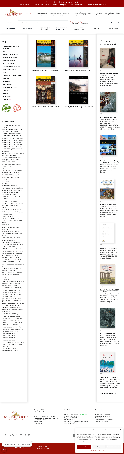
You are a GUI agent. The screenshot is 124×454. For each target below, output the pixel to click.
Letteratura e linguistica (10, 69)
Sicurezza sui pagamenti (103, 414)
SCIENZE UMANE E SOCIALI (12, 319)
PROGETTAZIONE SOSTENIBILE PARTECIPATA (11, 288)
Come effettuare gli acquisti (83, 13)
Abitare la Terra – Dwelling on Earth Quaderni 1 (46, 106)
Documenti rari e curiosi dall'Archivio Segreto (9, 195)
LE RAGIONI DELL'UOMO (12, 245)
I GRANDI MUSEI (7, 214)
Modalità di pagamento (102, 416)
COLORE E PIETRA (10, 176)
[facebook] (6, 435)
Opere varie (6, 81)
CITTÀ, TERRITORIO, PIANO (12, 171)
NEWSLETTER (113, 29)
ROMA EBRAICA (13, 310)
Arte (4, 51)
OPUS (3, 266)
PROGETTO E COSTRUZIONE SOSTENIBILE (10, 293)
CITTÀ (3, 168)
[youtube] (21, 435)
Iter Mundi (5, 236)
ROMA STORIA (6, 312)
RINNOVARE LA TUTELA (12, 306)
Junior (5, 72)
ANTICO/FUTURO (10, 132)
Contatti (39, 15)
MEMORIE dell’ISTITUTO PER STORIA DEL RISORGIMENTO (11, 256)
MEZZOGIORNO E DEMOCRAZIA (12, 259)
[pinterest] (17, 435)
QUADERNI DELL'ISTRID (9, 296)
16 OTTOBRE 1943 (10, 126)
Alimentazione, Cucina (10, 87)
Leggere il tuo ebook (101, 421)
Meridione (6, 93)
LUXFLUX (12, 249)
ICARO (4, 223)
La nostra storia (42, 13)
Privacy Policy (102, 451)
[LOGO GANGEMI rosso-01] (13, 7)
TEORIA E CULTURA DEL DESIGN (12, 345)
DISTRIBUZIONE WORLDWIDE (45, 29)
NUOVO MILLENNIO (11, 262)
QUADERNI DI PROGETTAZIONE (12, 301)
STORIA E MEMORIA (11, 328)
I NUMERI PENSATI (8, 216)
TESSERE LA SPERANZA (9, 349)
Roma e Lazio (7, 90)
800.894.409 (83, 414)
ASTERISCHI (5, 151)
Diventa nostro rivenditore (103, 15)
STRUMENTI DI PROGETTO (10, 331)
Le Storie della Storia (8, 246)
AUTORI (96, 29)
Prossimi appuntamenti (108, 42)
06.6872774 (75, 416)
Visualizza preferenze (113, 447)
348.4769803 (74, 418)
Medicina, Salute (8, 84)
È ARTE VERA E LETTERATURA (11, 197)
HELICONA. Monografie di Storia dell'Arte (12, 213)
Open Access (7, 96)
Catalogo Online (42, 446)
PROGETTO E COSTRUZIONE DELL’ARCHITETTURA (10, 291)
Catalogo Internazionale (42, 448)
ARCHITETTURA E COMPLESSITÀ (12, 139)
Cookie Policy (94, 451)
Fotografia (6, 78)
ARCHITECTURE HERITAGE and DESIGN (11, 136)
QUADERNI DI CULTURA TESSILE (12, 299)
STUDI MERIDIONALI (8, 340)
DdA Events (5, 181)
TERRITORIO (6, 346)
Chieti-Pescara (6, 166)
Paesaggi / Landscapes (9, 270)
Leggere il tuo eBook (80, 15)
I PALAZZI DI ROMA (11, 219)
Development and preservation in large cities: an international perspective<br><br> (78, 107)
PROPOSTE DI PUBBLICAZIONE (79, 29)
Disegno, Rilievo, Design (10, 54)
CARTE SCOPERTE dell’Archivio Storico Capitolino (11, 158)
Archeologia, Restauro (10, 57)
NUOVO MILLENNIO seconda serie (12, 265)
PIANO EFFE (5, 279)
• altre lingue (84, 23)
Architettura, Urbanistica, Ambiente (11, 47)
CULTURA (5, 179)
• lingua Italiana (74, 23)
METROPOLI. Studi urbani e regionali (10, 258)
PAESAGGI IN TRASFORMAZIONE (12, 273)
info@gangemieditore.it (80, 421)
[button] (120, 430)
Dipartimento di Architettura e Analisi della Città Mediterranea (12, 191)
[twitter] (10, 435)
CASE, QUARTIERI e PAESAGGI (11, 160)
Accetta (84, 447)
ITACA (12, 233)
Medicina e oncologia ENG (12, 252)
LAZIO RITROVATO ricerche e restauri (11, 243)
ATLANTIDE (13, 153)
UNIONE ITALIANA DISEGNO (11, 351)
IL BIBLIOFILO (6, 225)
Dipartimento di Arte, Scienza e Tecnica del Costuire (11, 193)
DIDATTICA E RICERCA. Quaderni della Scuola (12, 189)
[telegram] (29, 435)
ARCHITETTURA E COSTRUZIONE (12, 141)
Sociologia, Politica (9, 60)
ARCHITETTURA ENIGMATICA (11, 147)
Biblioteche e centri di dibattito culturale (108, 13)
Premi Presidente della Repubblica (13, 281)
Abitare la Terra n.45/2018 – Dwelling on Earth (78, 70)
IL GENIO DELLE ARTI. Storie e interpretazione (11, 228)
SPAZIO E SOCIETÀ (10, 321)
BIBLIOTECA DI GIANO (9, 155)
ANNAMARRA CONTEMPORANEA (12, 129)
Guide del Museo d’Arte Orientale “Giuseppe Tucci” (12, 210)
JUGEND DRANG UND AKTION (11, 238)
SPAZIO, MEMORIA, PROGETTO (12, 323)
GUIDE (4, 207)
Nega (98, 447)
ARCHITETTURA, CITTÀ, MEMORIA (12, 150)
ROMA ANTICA (11, 308)
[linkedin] (25, 435)
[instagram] (13, 435)
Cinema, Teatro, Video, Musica (12, 75)
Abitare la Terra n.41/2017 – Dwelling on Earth (45, 70)
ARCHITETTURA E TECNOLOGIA (12, 143)
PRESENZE (11, 284)
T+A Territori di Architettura (12, 343)
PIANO (4, 277)
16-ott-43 (4, 127)
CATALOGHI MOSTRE (8, 162)
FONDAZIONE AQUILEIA (9, 201)
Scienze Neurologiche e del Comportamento (10, 317)
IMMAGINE (5, 229)
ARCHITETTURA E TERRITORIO (12, 145)
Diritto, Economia (8, 63)
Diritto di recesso (100, 418)
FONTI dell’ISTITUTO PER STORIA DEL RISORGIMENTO (12, 204)
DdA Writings (6, 184)
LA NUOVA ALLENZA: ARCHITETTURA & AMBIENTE (11, 241)
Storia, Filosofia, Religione (11, 66)
